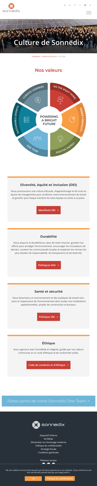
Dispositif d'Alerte (48, 435)
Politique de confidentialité (48, 446)
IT (80, 5)
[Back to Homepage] (48, 424)
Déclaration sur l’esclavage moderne (48, 442)
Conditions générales (48, 452)
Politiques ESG (47, 265)
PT (75, 5)
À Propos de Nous (49, 56)
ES (70, 5)
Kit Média (48, 439)
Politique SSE (47, 317)
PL (90, 5)
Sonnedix (36, 56)
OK (33, 478)
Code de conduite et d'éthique (46, 365)
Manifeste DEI (46, 210)
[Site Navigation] (88, 13)
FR (85, 5)
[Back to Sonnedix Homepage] (11, 7)
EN (65, 5)
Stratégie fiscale (48, 449)
